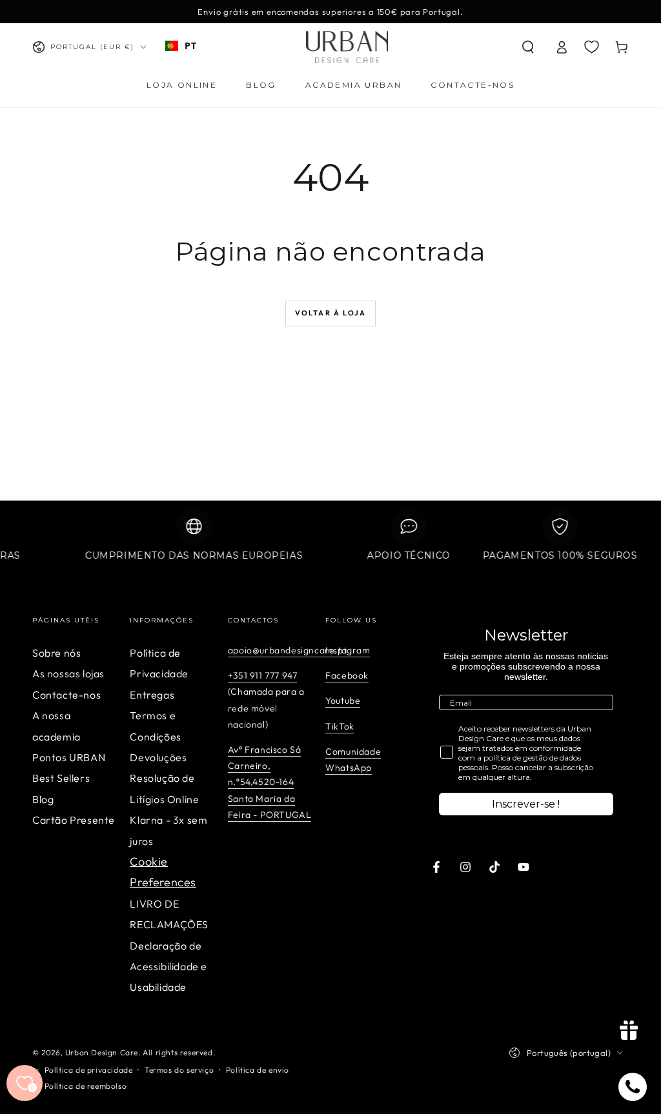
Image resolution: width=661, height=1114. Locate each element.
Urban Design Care (101, 1052)
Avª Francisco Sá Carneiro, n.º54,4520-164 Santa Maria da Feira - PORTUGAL (270, 782)
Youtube (342, 700)
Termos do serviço (179, 1070)
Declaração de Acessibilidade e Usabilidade (168, 966)
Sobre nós (56, 652)
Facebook (347, 675)
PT (190, 45)
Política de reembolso (86, 1086)
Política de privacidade (89, 1070)
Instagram (347, 650)
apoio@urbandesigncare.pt (287, 650)
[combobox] (181, 46)
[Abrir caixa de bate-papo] (633, 1087)
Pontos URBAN (68, 757)
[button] (528, 47)
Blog (43, 799)
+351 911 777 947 (263, 675)
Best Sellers (61, 777)
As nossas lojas (68, 673)
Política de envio (257, 1070)
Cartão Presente (73, 819)
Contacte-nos (66, 694)
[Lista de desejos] (591, 46)
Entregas (152, 694)
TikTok (339, 726)
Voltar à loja (331, 312)
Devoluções (158, 757)
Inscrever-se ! (526, 804)
